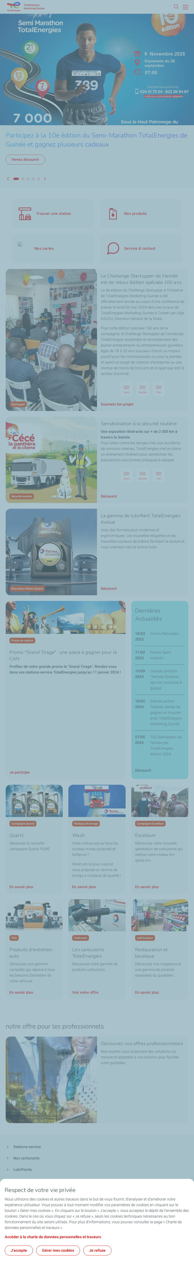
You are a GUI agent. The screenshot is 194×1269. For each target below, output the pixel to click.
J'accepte (19, 1250)
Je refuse (97, 1250)
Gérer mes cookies (58, 1250)
